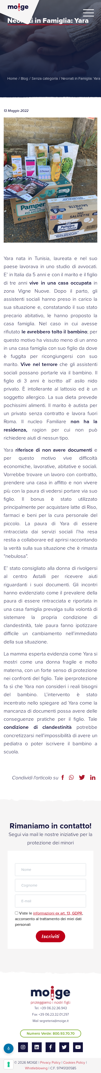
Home (12, 78)
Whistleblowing (36, 1068)
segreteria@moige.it (54, 1020)
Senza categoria (45, 78)
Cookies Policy (74, 1062)
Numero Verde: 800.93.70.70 (51, 1033)
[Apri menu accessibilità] (8, 1048)
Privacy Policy (50, 1062)
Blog (24, 78)
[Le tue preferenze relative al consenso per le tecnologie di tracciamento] (8, 1064)
